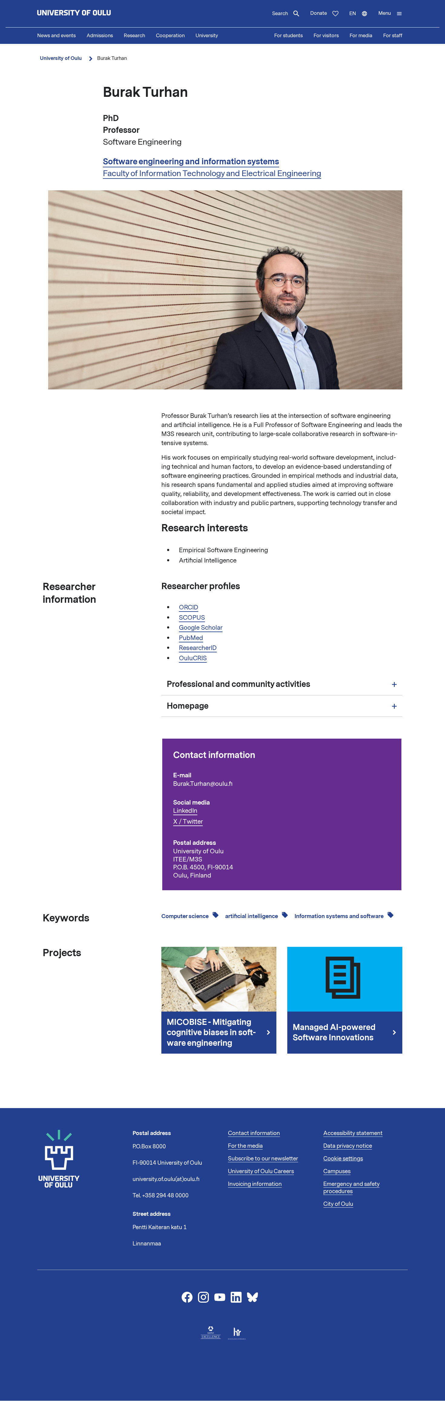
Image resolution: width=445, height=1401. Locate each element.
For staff (392, 35)
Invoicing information (255, 1184)
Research (134, 35)
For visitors (326, 35)
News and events (56, 35)
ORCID (188, 607)
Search (280, 13)
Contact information (254, 1133)
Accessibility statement (353, 1133)
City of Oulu (338, 1204)
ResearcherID (198, 648)
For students (288, 35)
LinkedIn (185, 811)
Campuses (337, 1171)
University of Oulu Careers (261, 1171)
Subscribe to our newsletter (263, 1159)
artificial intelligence (252, 916)
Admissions (100, 35)
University (207, 35)
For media (361, 35)
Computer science (185, 916)
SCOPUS (192, 617)
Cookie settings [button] (343, 1159)
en (361, 18)
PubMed (191, 638)
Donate (318, 13)
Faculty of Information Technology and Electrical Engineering (212, 173)
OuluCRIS (193, 658)
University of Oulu (61, 58)
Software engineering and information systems (191, 161)
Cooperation (170, 35)
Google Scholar (200, 627)
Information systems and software (340, 916)
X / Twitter (188, 822)
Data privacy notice (347, 1146)
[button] (390, 13)
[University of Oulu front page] (88, 13)
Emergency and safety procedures (351, 1187)
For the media (245, 1146)
